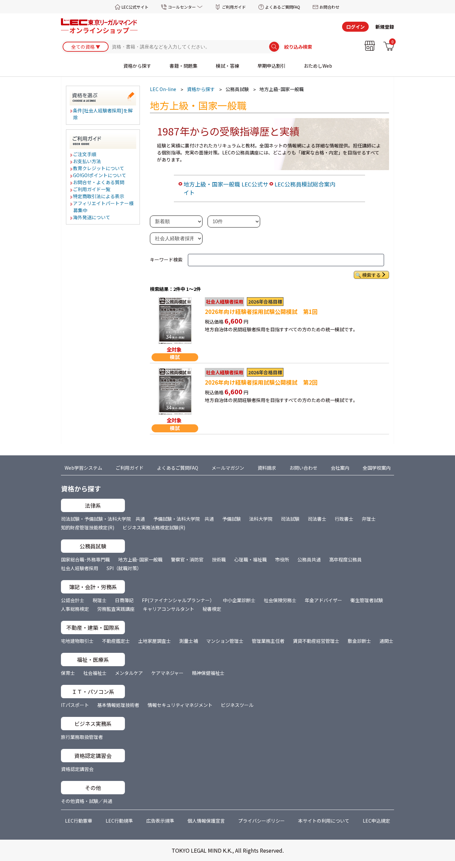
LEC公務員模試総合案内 (304, 184)
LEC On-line (163, 89)
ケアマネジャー (167, 673)
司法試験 (290, 518)
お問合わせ (329, 7)
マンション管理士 (224, 640)
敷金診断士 (359, 640)
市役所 (282, 559)
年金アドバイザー (323, 600)
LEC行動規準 (119, 820)
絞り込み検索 (298, 46)
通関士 (386, 640)
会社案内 (340, 467)
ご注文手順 (85, 154)
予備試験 (231, 518)
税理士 (100, 600)
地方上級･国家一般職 (140, 559)
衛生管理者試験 (366, 600)
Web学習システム (83, 467)
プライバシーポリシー (261, 820)
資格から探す (137, 65)
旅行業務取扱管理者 (82, 737)
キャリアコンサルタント (168, 608)
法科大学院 (260, 518)
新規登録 (384, 26)
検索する (371, 275)
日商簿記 (124, 600)
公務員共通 (309, 559)
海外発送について (92, 217)
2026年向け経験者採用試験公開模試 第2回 (261, 382)
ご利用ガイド (234, 7)
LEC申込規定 (376, 820)
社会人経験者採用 (79, 568)
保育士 (68, 673)
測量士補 (188, 640)
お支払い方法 (87, 161)
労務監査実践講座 (116, 608)
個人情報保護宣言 (206, 820)
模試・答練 (227, 65)
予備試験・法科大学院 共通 (183, 518)
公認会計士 (72, 600)
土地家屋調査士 (154, 640)
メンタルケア (129, 673)
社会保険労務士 (280, 600)
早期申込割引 (271, 65)
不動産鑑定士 (116, 640)
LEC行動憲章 (78, 820)
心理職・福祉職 (250, 559)
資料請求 (266, 467)
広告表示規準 (160, 820)
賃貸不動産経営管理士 (316, 640)
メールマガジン (228, 467)
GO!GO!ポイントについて (100, 175)
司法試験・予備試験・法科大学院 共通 (103, 518)
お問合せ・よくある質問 (99, 182)
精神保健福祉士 (208, 673)
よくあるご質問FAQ (282, 7)
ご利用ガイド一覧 (92, 189)
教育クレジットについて (99, 168)
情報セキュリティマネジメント (180, 705)
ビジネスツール (237, 705)
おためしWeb (318, 65)
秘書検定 (212, 608)
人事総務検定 (75, 608)
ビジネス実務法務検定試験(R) (154, 527)
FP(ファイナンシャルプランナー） (178, 600)
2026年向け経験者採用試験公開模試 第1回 (261, 312)
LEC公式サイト (135, 7)
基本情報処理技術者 (118, 705)
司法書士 (317, 518)
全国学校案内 (377, 467)
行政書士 (344, 518)
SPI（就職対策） (124, 568)
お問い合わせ (303, 467)
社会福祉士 (95, 673)
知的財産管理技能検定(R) (87, 527)
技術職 (219, 559)
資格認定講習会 (77, 769)
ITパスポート (75, 705)
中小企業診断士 (239, 600)
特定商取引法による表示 (99, 196)
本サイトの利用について (323, 820)
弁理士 (369, 518)
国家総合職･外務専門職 (85, 559)
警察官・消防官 (187, 559)
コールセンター (182, 7)
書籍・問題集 (184, 65)
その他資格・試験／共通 (86, 801)
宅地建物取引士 (77, 640)
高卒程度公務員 (345, 559)
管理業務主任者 (268, 640)
